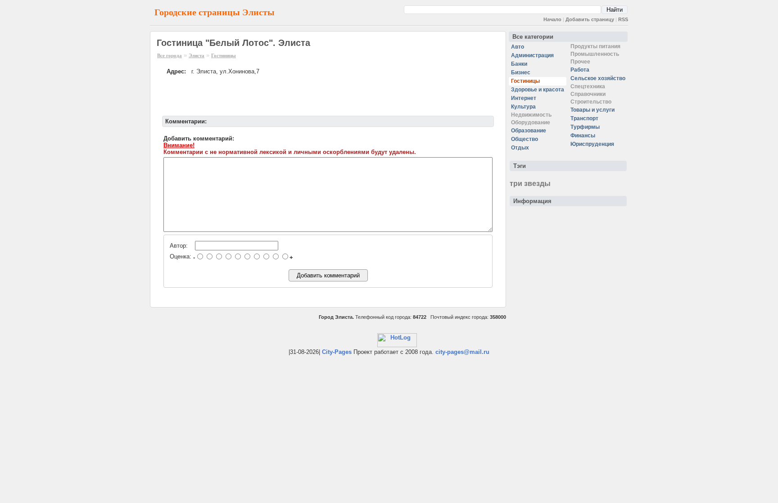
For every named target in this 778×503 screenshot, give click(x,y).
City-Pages (337, 352)
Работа (579, 70)
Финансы (582, 135)
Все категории (532, 36)
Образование (528, 130)
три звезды (530, 183)
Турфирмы (585, 127)
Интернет (523, 98)
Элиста (196, 55)
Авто (517, 47)
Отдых (520, 148)
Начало (552, 19)
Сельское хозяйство (597, 78)
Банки (519, 64)
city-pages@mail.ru (462, 352)
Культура (523, 107)
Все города (169, 55)
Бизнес (520, 72)
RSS (623, 19)
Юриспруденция (592, 144)
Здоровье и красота (537, 89)
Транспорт (584, 118)
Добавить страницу (589, 19)
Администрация (532, 55)
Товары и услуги (592, 110)
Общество (524, 139)
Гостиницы (223, 55)
